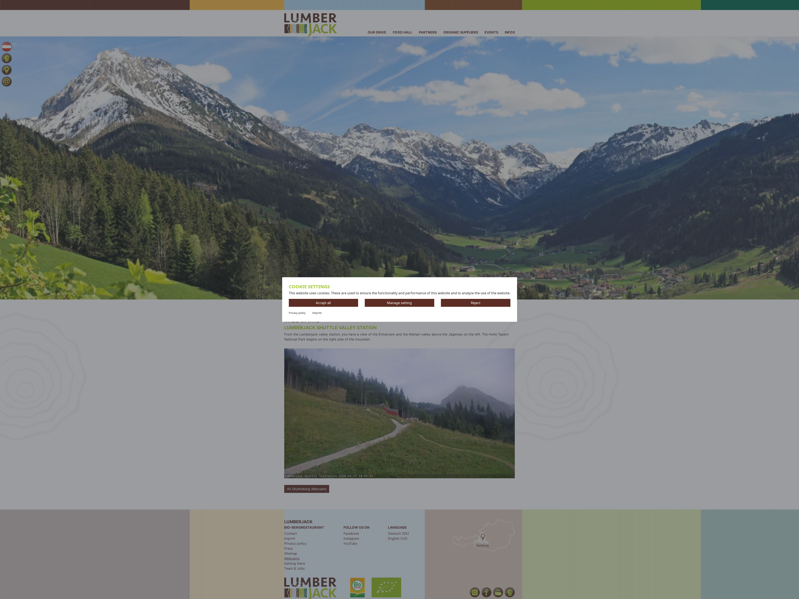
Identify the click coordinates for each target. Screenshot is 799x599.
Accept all (323, 303)
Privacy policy (297, 312)
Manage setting (399, 303)
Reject (475, 303)
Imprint (317, 312)
